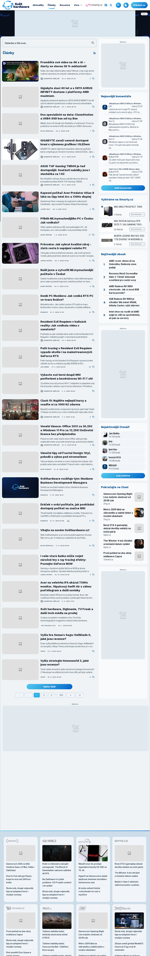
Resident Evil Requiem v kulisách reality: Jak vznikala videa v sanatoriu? (63, 325)
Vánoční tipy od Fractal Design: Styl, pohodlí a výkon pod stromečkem (65, 454)
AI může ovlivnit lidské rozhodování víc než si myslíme (89, 891)
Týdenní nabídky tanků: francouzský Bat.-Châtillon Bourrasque (55, 946)
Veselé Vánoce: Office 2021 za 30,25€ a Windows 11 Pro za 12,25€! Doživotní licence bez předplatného (66, 430)
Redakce (44, 312)
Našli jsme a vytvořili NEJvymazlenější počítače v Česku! (66, 272)
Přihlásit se (139, 5)
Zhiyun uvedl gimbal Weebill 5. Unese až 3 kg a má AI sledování (129, 946)
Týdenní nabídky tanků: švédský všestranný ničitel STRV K (55, 934)
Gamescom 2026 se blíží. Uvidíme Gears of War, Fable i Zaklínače (20, 867)
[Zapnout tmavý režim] (126, 5)
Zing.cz (106, 504)
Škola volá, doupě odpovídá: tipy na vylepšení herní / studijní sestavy (20, 891)
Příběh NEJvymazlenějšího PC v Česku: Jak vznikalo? (66, 220)
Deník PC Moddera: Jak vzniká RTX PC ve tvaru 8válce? (66, 297)
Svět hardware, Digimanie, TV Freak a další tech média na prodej (66, 611)
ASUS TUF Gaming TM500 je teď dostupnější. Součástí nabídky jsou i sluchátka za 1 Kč (65, 170)
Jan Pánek (44, 367)
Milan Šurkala (46, 131)
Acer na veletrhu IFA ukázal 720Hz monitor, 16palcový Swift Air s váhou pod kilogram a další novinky (65, 586)
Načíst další (50, 686)
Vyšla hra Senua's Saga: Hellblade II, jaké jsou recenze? (65, 636)
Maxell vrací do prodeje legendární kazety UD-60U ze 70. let (93, 867)
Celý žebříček (123, 475)
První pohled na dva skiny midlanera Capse (117, 555)
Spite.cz (107, 535)
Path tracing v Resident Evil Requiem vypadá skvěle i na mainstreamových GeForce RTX (66, 352)
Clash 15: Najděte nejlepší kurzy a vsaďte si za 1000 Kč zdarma (63, 402)
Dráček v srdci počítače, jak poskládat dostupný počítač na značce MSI (67, 506)
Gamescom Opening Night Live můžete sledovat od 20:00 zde (117, 497)
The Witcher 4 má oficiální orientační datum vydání (117, 542)
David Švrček (46, 235)
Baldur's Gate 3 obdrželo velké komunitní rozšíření (127, 883)
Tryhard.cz (108, 559)
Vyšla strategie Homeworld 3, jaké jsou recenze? (64, 662)
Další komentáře (123, 188)
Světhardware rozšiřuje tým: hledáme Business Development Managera (66, 480)
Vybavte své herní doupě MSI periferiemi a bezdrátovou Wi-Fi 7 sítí (66, 376)
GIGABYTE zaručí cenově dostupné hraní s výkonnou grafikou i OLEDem (65, 142)
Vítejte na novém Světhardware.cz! (64, 530)
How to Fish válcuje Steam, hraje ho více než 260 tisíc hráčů (19, 879)
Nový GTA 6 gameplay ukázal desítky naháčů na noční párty (117, 528)
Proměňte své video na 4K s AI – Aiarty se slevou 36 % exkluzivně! (63, 64)
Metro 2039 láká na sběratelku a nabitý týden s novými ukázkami (118, 512)
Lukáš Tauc (45, 209)
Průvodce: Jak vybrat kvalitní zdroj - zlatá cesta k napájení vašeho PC (65, 246)
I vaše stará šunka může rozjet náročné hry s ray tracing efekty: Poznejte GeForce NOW (63, 559)
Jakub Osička (46, 260)
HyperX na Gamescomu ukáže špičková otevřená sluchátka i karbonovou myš (93, 879)
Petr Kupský (45, 469)
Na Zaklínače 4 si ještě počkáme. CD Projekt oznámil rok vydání (56, 882)
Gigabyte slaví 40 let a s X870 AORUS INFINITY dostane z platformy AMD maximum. (66, 92)
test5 (42, 651)
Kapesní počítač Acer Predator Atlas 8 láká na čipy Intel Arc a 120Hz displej (67, 194)
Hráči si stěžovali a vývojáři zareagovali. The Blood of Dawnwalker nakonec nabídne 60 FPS (56, 869)
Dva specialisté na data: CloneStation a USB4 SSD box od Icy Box (66, 116)
